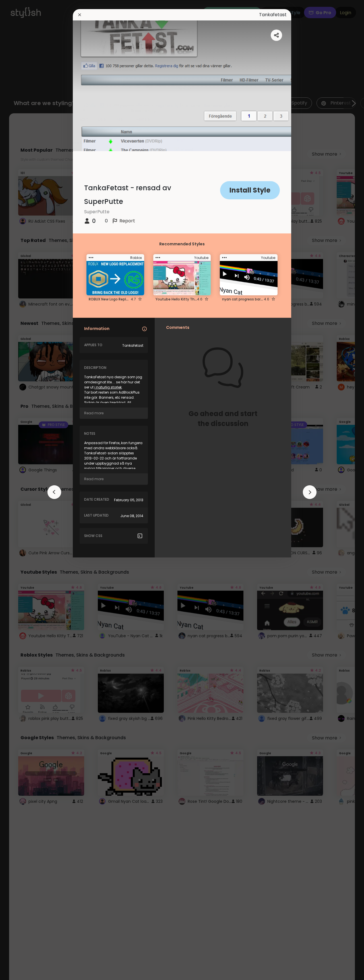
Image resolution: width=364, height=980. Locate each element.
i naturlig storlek (108, 387)
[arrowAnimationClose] (54, 492)
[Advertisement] (23, 490)
